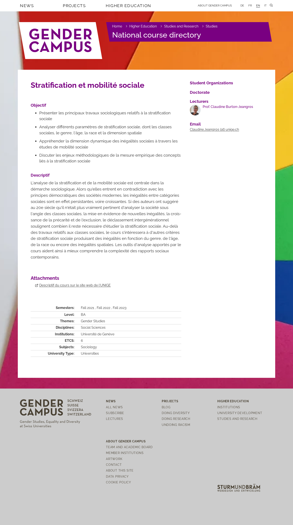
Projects (74, 5)
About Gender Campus (215, 5)
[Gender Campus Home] (61, 40)
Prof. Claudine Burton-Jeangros (228, 107)
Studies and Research (181, 26)
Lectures (114, 419)
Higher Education (128, 5)
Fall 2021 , (89, 308)
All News (114, 407)
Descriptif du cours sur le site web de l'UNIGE (75, 285)
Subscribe (115, 413)
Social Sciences (93, 327)
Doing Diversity (176, 413)
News (27, 5)
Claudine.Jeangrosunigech (214, 129)
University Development (239, 413)
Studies (211, 26)
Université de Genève (97, 334)
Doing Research (176, 419)
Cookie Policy (118, 482)
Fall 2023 (120, 308)
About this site (120, 470)
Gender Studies (93, 321)
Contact (114, 464)
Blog (166, 407)
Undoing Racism (176, 425)
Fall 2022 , (105, 308)
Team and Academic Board (129, 447)
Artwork (114, 459)
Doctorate (200, 92)
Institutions (228, 407)
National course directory (156, 34)
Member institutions (125, 453)
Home (117, 26)
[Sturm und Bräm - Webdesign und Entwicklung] (238, 487)
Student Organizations (211, 82)
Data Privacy (117, 476)
